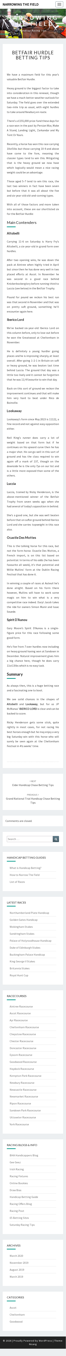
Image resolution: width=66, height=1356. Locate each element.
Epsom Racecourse (21, 1055)
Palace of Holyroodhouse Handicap (30, 940)
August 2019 (17, 1269)
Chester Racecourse (21, 1041)
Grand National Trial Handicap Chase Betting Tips (33, 798)
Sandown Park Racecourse (25, 1110)
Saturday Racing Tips (22, 1224)
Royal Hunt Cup (19, 975)
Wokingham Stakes (21, 926)
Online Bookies (19, 1183)
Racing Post (17, 1211)
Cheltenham (17, 1314)
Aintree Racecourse (21, 1006)
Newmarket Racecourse (24, 1096)
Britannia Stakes (20, 968)
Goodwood (16, 1321)
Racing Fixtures (19, 1176)
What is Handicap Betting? (25, 868)
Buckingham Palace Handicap (27, 954)
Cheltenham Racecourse (24, 1027)
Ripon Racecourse (20, 1103)
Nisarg (33, 1344)
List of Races (17, 882)
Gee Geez (15, 1162)
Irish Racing (17, 1169)
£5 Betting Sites (19, 1218)
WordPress (45, 1340)
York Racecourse (19, 1124)
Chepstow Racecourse (23, 1034)
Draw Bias (15, 1190)
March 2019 (16, 1276)
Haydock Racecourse (22, 1068)
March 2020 (16, 1255)
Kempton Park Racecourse (25, 1075)
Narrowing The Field (21, 4)
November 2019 (19, 1262)
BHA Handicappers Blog (24, 1155)
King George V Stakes (22, 961)
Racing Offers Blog (21, 1204)
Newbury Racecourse (22, 1082)
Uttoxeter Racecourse (23, 1117)
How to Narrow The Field (24, 875)
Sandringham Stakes (22, 933)
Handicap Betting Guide (24, 1197)
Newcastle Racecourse (23, 1089)
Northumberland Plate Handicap (29, 913)
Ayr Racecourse (19, 1020)
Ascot (13, 1307)
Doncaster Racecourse (23, 1048)
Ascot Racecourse (20, 1013)
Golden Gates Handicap (24, 919)
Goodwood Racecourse (23, 1062)
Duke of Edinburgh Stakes (25, 947)
